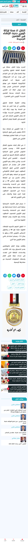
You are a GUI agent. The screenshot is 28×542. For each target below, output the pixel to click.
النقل (13, 284)
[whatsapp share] (9, 48)
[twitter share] (14, 48)
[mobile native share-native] (23, 48)
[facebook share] (18, 48)
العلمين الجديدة (19, 287)
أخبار (18, 12)
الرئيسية (22, 541)
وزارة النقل (21, 284)
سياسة (11, 12)
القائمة (13, 541)
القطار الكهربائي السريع (17, 280)
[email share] (5, 48)
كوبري (10, 287)
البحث (5, 541)
